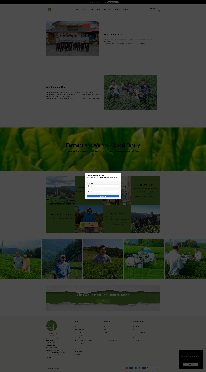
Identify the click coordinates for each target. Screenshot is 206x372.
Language (91, 183)
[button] (103, 186)
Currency (91, 189)
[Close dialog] (119, 174)
